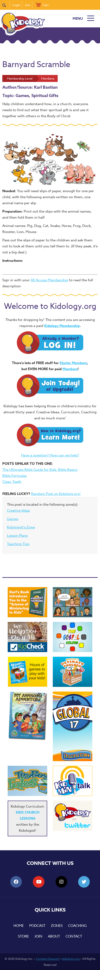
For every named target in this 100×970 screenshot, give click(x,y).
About (54, 936)
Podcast (37, 925)
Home (18, 925)
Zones (57, 925)
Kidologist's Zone (21, 527)
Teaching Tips (18, 543)
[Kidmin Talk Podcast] (72, 781)
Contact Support (48, 959)
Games (12, 518)
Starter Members (73, 362)
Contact (74, 936)
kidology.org (71, 959)
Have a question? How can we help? (50, 455)
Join (27, 5)
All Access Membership (49, 280)
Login (16, 5)
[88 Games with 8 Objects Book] (27, 672)
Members (70, 368)
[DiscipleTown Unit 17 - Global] (72, 726)
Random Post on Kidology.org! (56, 493)
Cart (46, 5)
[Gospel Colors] (72, 637)
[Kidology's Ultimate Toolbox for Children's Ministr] (72, 672)
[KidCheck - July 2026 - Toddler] (27, 637)
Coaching (77, 925)
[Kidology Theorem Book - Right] (27, 602)
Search (6, 5)
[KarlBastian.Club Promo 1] (72, 602)
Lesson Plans (17, 535)
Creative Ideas (18, 510)
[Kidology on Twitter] (72, 816)
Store (23, 936)
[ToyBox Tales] (27, 781)
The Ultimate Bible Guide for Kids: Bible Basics (39, 469)
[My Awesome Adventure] (27, 716)
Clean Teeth (11, 481)
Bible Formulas (14, 475)
